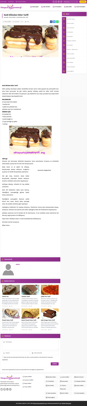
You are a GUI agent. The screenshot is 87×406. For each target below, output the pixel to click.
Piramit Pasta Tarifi (7, 320)
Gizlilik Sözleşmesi (66, 403)
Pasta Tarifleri (12, 17)
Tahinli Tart (5, 296)
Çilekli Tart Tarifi (45, 296)
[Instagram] (61, 2)
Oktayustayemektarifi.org (39, 403)
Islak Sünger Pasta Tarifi (48, 320)
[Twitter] (56, 2)
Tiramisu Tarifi (25, 296)
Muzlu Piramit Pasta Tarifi (28, 320)
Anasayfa (6, 17)
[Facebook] (54, 2)
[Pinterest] (59, 2)
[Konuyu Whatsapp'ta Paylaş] (57, 21)
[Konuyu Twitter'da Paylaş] (54, 21)
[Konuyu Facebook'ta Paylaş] (51, 21)
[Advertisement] (30, 71)
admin (18, 264)
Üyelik (83, 1)
